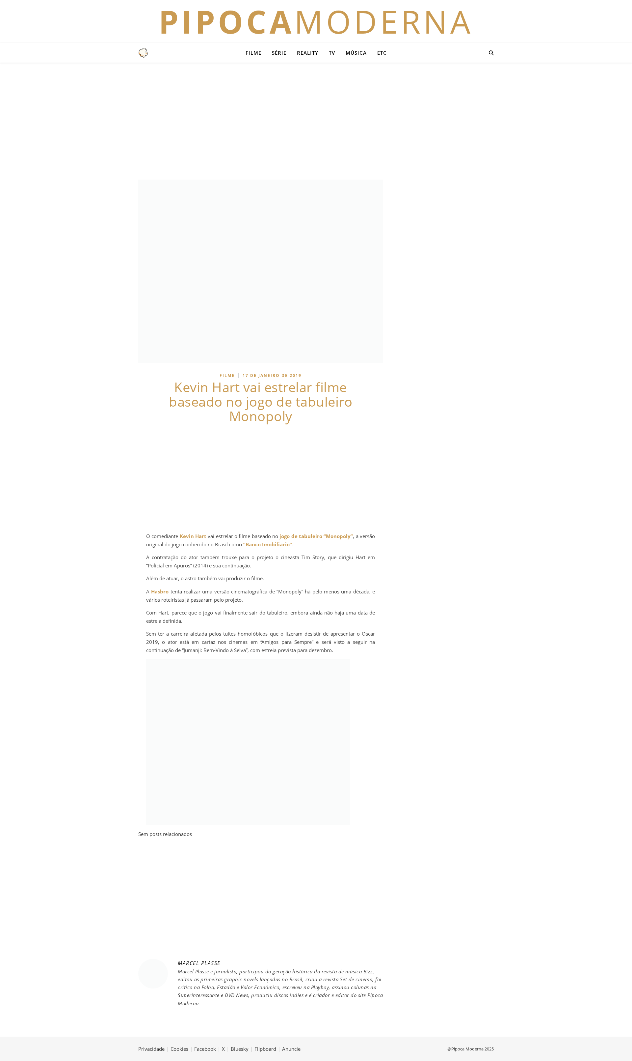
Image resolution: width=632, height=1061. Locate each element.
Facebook (205, 1049)
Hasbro (160, 591)
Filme (253, 52)
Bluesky (240, 1049)
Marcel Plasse (199, 963)
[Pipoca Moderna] (143, 53)
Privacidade (151, 1049)
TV (332, 52)
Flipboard (265, 1049)
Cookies (179, 1049)
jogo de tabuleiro (300, 536)
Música (356, 52)
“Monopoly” (338, 536)
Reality (307, 52)
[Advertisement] (316, 120)
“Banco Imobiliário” (267, 544)
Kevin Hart (193, 536)
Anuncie (291, 1049)
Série (279, 52)
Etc (382, 52)
